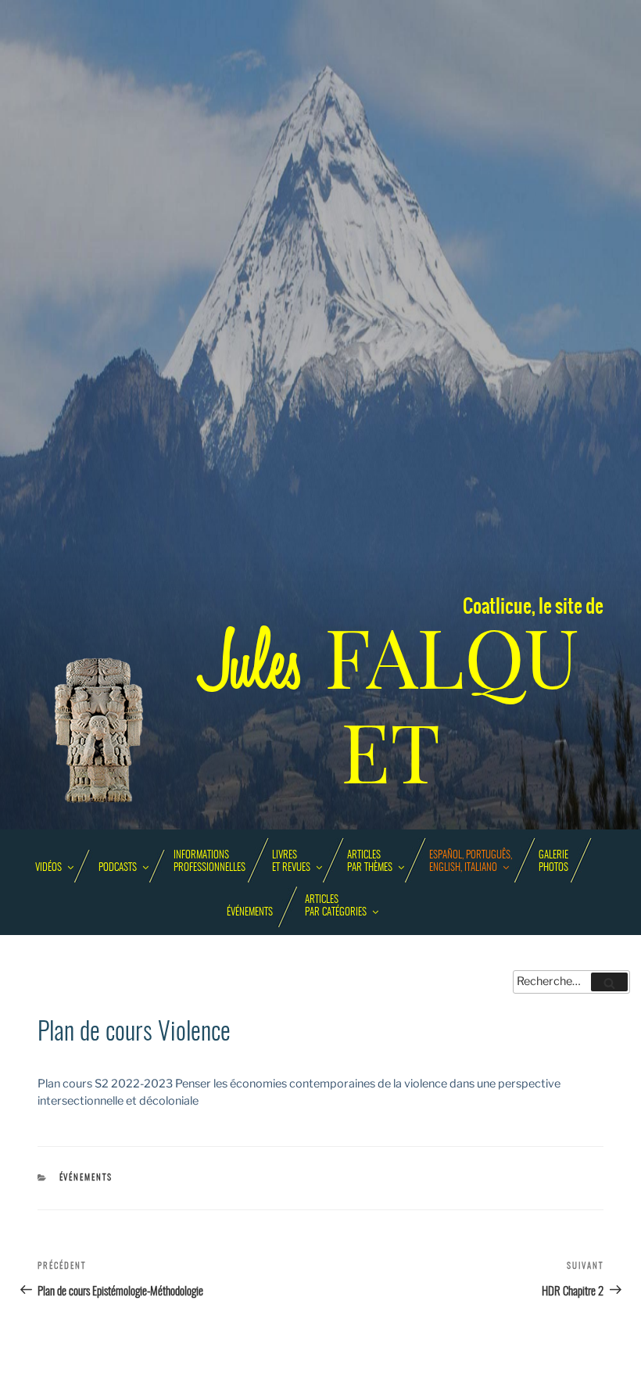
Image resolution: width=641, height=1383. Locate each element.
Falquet (390, 705)
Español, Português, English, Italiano (470, 862)
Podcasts (117, 868)
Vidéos (48, 868)
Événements (250, 913)
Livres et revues (291, 862)
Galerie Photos (553, 862)
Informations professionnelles (209, 862)
